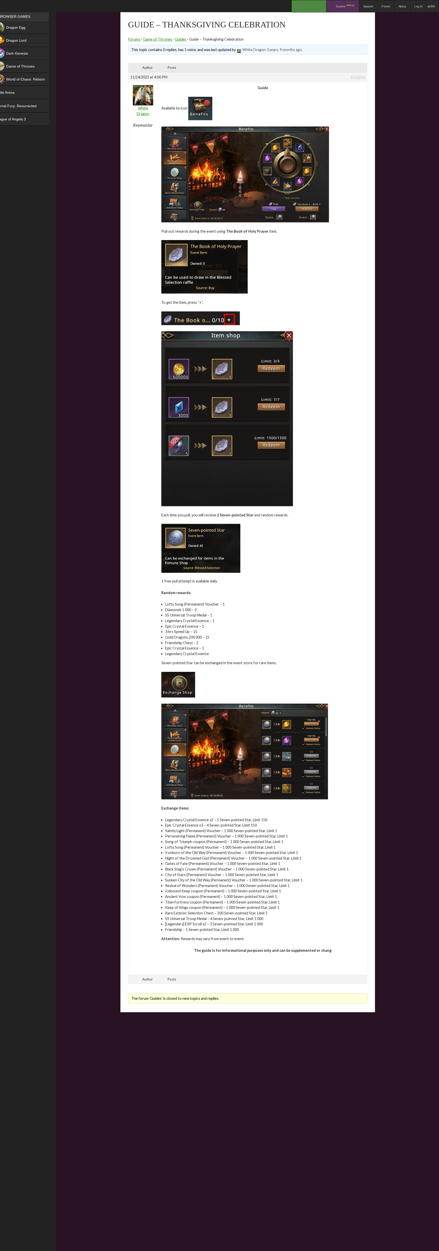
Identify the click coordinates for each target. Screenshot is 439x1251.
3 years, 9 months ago (284, 49)
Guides (180, 39)
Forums (134, 39)
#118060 (358, 77)
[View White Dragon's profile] (239, 49)
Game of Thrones (157, 39)
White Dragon (254, 49)
